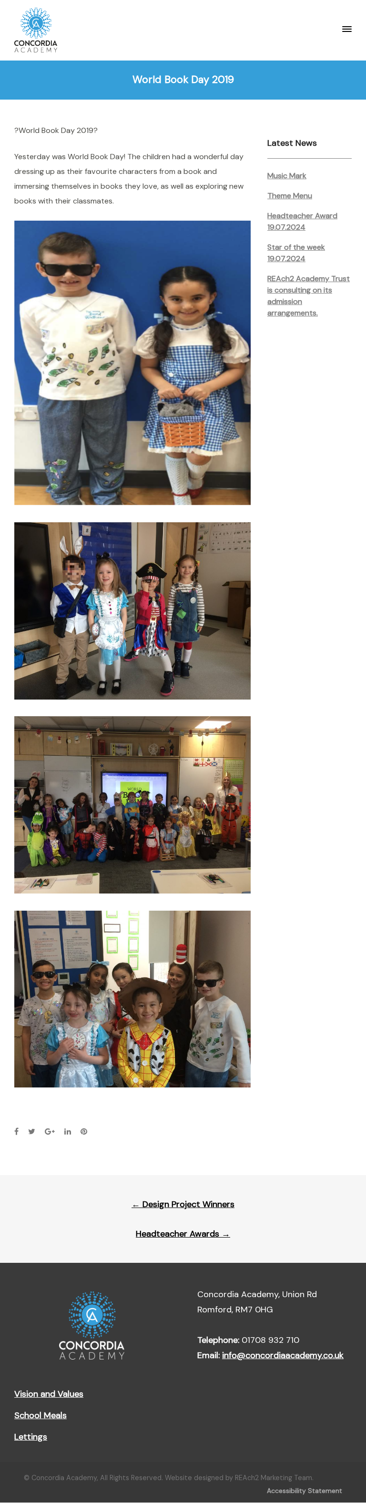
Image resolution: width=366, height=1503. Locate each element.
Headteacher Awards (183, 1233)
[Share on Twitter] (31, 1132)
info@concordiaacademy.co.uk (283, 1355)
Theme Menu (289, 196)
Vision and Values (48, 1394)
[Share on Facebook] (16, 1132)
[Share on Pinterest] (84, 1132)
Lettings (30, 1436)
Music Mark (286, 176)
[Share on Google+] (50, 1132)
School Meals (40, 1415)
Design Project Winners (183, 1204)
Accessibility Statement (304, 1490)
